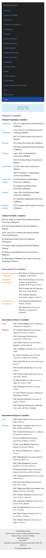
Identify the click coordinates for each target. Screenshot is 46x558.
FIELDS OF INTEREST (12, 25)
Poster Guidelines (10, 57)
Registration (8, 62)
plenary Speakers (10, 39)
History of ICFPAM (10, 15)
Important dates (9, 67)
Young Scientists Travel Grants (15, 85)
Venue (6, 71)
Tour (5, 90)
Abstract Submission (11, 53)
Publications (8, 29)
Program (7, 34)
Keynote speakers (10, 43)
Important (7, 11)
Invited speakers (10, 48)
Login (6, 99)
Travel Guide (8, 81)
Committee (8, 20)
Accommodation (10, 76)
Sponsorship (8, 95)
